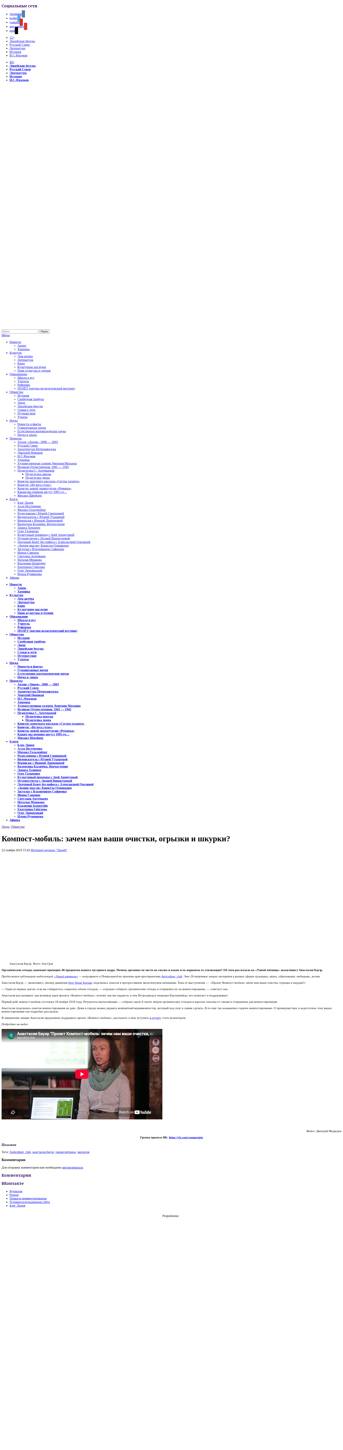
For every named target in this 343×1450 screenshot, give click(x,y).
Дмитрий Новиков (30, 452)
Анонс (21, 345)
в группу (155, 1017)
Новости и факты (29, 424)
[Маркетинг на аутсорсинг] (171, 1443)
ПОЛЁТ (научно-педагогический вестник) (46, 388)
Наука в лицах (27, 435)
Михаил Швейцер (29, 495)
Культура (16, 352)
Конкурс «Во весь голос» (34, 485)
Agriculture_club (171, 976)
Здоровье (23, 460)
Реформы (23, 385)
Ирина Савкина (28, 552)
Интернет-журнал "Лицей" (49, 850)
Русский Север (20, 44)
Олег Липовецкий (29, 570)
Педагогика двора (37, 477)
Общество (16, 392)
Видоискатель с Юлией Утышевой (41, 517)
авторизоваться (72, 1167)
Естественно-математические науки (41, 431)
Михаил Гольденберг (31, 509)
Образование (18, 374)
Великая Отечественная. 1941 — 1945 (43, 467)
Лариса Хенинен (28, 527)
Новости (15, 342)
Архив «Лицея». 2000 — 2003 (37, 442)
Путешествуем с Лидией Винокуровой (43, 538)
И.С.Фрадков (18, 55)
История (15, 52)
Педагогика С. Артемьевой (35, 470)
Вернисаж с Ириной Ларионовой (40, 520)
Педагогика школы (38, 474)
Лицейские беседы (22, 41)
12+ (12, 37)
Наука (14, 420)
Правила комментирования (28, 1198)
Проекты (16, 438)
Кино (21, 363)
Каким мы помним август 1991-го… (42, 492)
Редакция (16, 1191)
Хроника (23, 349)
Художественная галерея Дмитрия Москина (47, 463)
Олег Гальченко (28, 531)
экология (83, 1152)
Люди (21, 402)
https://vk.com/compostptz (186, 1137)
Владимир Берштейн (31, 563)
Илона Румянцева (29, 574)
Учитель (23, 381)
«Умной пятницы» (66, 976)
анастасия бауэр (43, 1152)
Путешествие (26, 413)
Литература (17, 48)
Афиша (14, 577)
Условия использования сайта (30, 1202)
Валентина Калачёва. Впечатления (41, 524)
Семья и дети (26, 410)
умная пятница (65, 1152)
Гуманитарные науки (31, 427)
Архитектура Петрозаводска (36, 449)
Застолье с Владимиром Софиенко (40, 549)
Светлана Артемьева (31, 556)
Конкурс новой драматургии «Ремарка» (44, 488)
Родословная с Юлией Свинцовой (40, 513)
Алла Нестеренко (29, 506)
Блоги (14, 499)
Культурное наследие (31, 367)
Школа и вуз (25, 377)
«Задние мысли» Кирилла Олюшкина (43, 545)
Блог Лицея (25, 502)
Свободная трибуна (30, 399)
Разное (14, 1195)
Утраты (22, 417)
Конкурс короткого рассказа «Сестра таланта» (48, 481)
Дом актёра (25, 356)
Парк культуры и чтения (33, 370)
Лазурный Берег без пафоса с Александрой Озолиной (53, 542)
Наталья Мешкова (29, 559)
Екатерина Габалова (31, 567)
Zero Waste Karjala (80, 982)
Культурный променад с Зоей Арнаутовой (45, 534)
